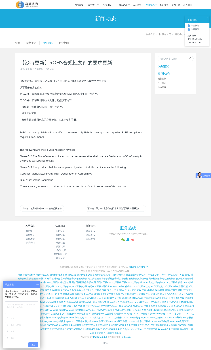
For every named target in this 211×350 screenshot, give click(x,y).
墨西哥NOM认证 (170, 301)
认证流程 (137, 4)
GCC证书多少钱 (79, 286)
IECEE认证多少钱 (63, 286)
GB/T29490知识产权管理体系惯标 (48, 329)
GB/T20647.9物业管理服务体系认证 (64, 325)
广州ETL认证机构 (63, 294)
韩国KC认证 (128, 301)
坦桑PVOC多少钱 (73, 297)
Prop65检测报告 (92, 294)
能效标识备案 (56, 274)
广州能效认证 (69, 274)
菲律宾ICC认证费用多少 (52, 313)
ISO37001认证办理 (117, 321)
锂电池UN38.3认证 (123, 313)
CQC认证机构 (170, 282)
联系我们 (30, 242)
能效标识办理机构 (26, 274)
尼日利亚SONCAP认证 (132, 297)
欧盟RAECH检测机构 (144, 290)
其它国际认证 (60, 254)
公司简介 (30, 230)
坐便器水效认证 (135, 274)
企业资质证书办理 (112, 333)
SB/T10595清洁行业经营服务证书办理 (83, 329)
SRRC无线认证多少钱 (153, 282)
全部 (17, 42)
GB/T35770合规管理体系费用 (96, 325)
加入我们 (187, 4)
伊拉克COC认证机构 (153, 286)
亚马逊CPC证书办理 (110, 294)
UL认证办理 (78, 294)
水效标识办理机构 (101, 274)
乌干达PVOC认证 (90, 297)
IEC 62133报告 (140, 313)
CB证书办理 (177, 286)
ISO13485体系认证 (173, 317)
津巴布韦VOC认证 (92, 305)
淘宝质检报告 (94, 278)
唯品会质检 (122, 278)
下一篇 (116, 208)
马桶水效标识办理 (119, 274)
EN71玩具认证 (109, 290)
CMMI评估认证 (138, 329)
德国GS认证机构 (137, 294)
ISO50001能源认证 (179, 321)
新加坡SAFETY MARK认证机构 (179, 309)
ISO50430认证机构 (74, 317)
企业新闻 (64, 42)
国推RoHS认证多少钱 (132, 282)
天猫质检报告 (80, 278)
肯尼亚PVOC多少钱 (169, 294)
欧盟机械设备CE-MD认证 (73, 290)
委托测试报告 (95, 282)
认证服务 (107, 4)
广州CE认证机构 (93, 290)
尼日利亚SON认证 (152, 297)
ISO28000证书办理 (160, 321)
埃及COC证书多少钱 (143, 305)
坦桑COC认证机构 (56, 297)
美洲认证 (60, 246)
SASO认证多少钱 (46, 286)
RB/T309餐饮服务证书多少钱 (117, 329)
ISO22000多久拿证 (93, 317)
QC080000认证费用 (55, 321)
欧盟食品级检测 (52, 290)
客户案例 (164, 4)
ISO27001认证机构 (113, 317)
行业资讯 (48, 42)
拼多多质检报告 (109, 278)
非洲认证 (60, 242)
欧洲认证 (60, 238)
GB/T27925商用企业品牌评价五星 (127, 325)
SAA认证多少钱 (53, 301)
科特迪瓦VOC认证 (49, 305)
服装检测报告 (53, 278)
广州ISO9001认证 (156, 313)
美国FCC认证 (171, 290)
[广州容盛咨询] (26, 4)
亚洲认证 (60, 234)
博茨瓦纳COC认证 (162, 305)
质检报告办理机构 (37, 278)
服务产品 (123, 4)
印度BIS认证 (156, 301)
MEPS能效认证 (142, 301)
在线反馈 (30, 238)
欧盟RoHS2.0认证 (125, 290)
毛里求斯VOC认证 (109, 305)
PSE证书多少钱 (99, 301)
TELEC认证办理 (114, 301)
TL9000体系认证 (100, 321)
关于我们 (92, 4)
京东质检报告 (67, 278)
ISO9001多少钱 (173, 313)
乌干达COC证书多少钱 (110, 297)
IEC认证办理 (107, 313)
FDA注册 (124, 294)
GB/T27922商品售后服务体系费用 (160, 325)
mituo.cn (126, 336)
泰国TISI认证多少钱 (136, 309)
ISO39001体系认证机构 (138, 321)
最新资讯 (31, 42)
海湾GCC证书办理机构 (99, 286)
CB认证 (167, 286)
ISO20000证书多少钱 (133, 317)
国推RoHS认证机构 (112, 282)
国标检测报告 (82, 282)
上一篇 (42, 208)
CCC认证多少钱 (151, 274)
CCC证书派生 (183, 274)
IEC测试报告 (95, 313)
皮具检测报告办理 (184, 278)
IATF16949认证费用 (153, 317)
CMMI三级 (152, 329)
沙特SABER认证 (185, 282)
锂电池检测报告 (67, 282)
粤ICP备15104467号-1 (140, 266)
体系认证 (60, 258)
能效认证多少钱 (84, 274)
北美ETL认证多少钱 (45, 294)
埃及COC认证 (125, 305)
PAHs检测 (159, 290)
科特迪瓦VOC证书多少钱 (70, 305)
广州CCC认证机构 (168, 274)
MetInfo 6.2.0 (100, 336)
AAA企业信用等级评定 (168, 329)
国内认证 (60, 230)
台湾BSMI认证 (119, 309)
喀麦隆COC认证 (66, 309)
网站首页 (79, 4)
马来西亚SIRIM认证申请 (76, 313)
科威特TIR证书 (117, 286)
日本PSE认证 (85, 301)
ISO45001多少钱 (56, 317)
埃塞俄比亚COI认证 (84, 309)
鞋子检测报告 (155, 278)
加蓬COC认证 (177, 305)
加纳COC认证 (51, 309)
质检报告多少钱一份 (138, 278)
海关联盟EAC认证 (69, 301)
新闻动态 (150, 4)
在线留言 (30, 234)
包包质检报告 (168, 278)
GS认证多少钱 (152, 294)
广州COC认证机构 (103, 309)
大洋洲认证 (60, 250)
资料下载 (176, 4)
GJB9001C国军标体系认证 (78, 321)
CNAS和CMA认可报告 (48, 282)
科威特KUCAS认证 (134, 286)
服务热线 (128, 228)
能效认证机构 (42, 274)
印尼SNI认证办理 (155, 309)
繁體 (105, 342)
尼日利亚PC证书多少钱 (173, 297)
